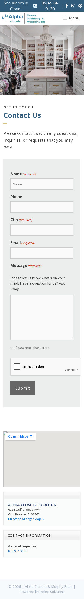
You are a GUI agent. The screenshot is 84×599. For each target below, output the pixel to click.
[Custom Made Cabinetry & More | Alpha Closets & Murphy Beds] (25, 18)
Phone (16, 196)
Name (23, 173)
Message (26, 265)
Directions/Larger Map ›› (26, 519)
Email (22, 242)
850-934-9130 (50, 6)
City (21, 219)
